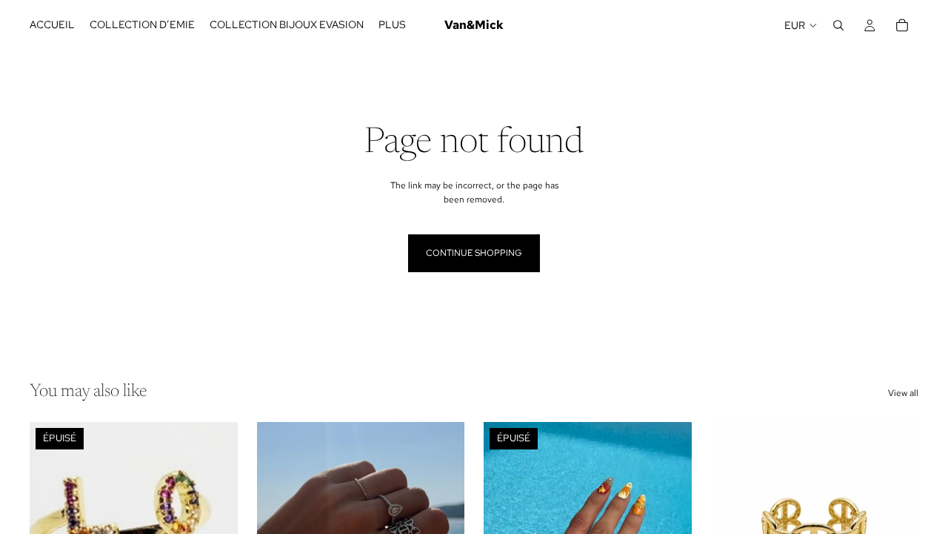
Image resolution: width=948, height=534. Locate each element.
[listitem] (392, 25)
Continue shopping (474, 253)
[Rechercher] (838, 25)
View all (903, 393)
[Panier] (902, 25)
